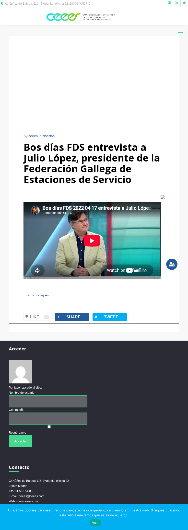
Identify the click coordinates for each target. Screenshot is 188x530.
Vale (95, 523)
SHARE (68, 317)
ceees (33, 136)
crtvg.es (42, 295)
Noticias (48, 136)
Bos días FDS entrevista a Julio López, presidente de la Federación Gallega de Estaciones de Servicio (92, 163)
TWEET (106, 317)
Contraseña (16, 410)
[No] (181, 517)
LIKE (38, 317)
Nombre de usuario (22, 392)
